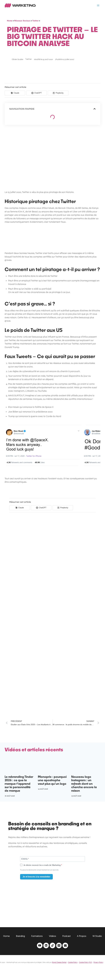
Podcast (66, 936)
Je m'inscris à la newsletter (36, 877)
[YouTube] (40, 945)
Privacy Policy (98, 962)
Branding (20, 936)
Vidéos (52, 936)
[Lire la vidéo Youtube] (52, 158)
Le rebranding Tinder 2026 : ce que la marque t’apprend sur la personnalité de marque (19, 783)
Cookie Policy (73, 962)
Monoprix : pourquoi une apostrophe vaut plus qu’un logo (52, 780)
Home (9, 21)
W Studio (97, 936)
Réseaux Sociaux (22, 21)
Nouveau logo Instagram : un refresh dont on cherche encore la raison (84, 783)
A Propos (81, 936)
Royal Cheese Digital (59, 962)
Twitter (35, 21)
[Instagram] (59, 945)
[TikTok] (52, 945)
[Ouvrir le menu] (98, 5)
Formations (37, 936)
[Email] (65, 945)
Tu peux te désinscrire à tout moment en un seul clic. (39, 870)
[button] (94, 109)
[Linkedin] (46, 945)
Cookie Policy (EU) (85, 962)
